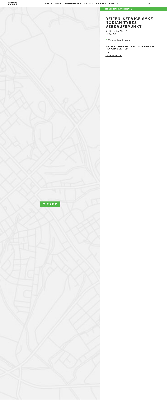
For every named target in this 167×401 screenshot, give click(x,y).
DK (148, 3)
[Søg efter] (155, 3)
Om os (87, 3)
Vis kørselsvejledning (119, 40)
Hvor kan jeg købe (106, 3)
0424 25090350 (114, 55)
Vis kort (52, 204)
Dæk (47, 3)
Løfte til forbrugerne (67, 3)
